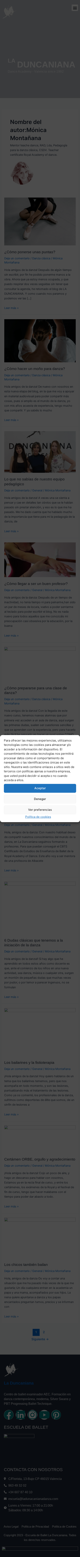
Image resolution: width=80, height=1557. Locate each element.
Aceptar (40, 788)
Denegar (40, 799)
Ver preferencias (40, 810)
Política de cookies (38, 816)
